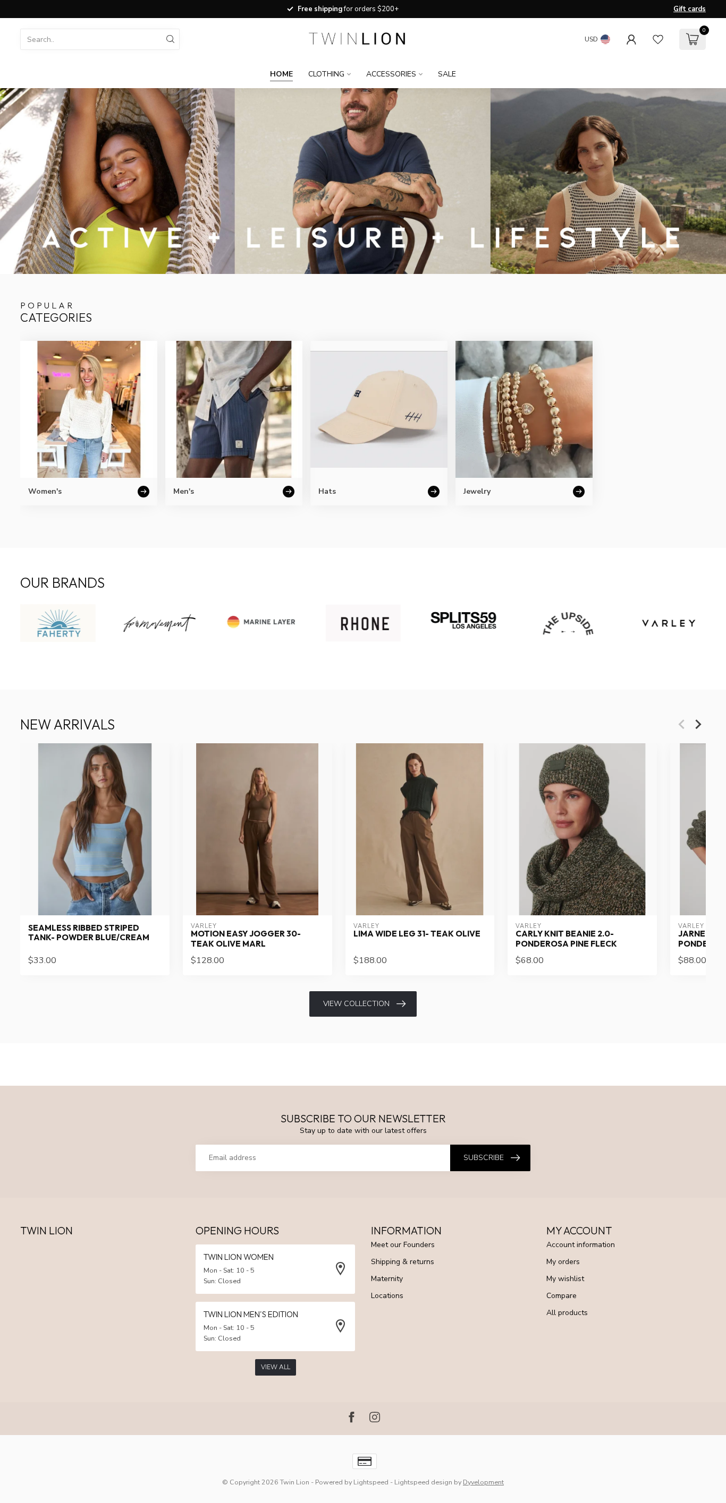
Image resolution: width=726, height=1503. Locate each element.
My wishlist (565, 1279)
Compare (561, 1296)
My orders (563, 1262)
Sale (447, 74)
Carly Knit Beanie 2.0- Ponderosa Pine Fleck (566, 938)
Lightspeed (371, 1482)
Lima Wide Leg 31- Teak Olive (416, 934)
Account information (580, 1245)
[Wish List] (658, 39)
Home (281, 74)
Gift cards (689, 9)
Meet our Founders (403, 1245)
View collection (356, 1004)
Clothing (326, 74)
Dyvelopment (483, 1482)
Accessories (391, 74)
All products (567, 1313)
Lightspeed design (423, 1482)
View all (275, 1367)
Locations (387, 1296)
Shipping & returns (402, 1262)
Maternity (387, 1279)
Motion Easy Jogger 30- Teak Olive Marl (246, 938)
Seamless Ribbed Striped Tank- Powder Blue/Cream (88, 932)
